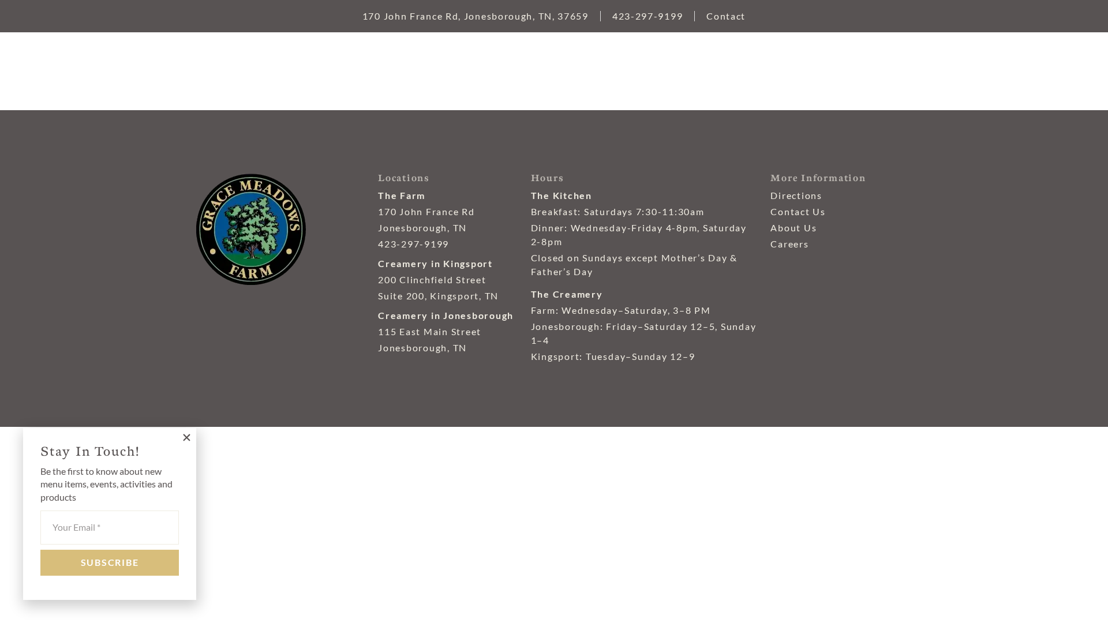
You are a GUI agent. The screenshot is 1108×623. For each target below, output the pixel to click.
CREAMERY (485, 75)
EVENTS (640, 75)
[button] (187, 437)
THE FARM (274, 75)
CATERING (731, 75)
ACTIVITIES (830, 75)
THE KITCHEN (379, 75)
